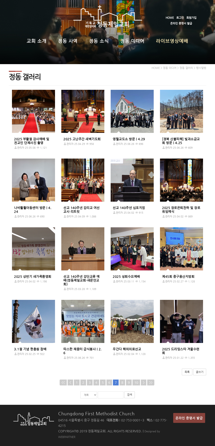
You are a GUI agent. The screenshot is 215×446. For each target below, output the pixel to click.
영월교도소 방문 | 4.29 (129, 139)
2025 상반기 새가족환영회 (32, 276)
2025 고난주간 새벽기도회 (82, 139)
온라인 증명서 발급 (181, 23)
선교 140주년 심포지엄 (129, 207)
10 (136, 382)
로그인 (180, 17)
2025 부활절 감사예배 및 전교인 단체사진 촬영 (31, 140)
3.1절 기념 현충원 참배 (30, 349)
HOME (170, 17)
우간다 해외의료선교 (127, 349)
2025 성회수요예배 (126, 276)
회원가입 (191, 17)
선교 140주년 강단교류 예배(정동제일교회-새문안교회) (81, 280)
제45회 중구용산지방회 (178, 276)
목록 (187, 371)
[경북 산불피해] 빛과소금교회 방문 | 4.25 (181, 140)
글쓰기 (199, 371)
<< (63, 382)
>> (150, 382)
